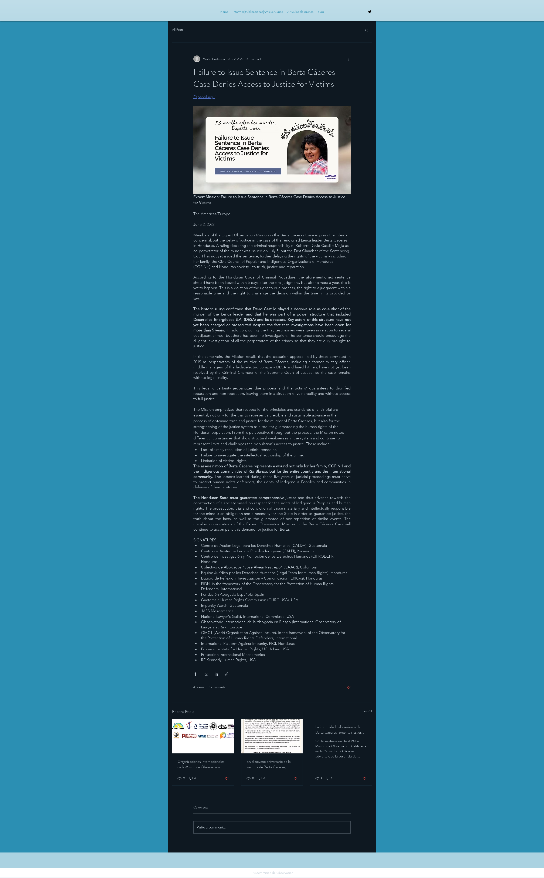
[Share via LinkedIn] (216, 674)
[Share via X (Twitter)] (206, 674)
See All (367, 711)
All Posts (177, 29)
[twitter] (370, 12)
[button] (366, 29)
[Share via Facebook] (195, 674)
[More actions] (348, 58)
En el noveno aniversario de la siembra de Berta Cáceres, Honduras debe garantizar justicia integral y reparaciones (271, 764)
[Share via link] (227, 674)
